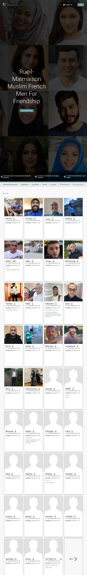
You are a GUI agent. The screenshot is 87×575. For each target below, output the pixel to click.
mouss (9, 516)
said (67, 303)
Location (53, 184)
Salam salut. (48, 567)
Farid (8, 346)
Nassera (49, 303)
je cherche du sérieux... (12, 310)
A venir (47, 480)
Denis (28, 559)
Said (8, 474)
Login (81, 5)
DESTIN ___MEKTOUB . (51, 565)
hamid (9, 218)
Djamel (28, 474)
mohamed (70, 346)
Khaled (48, 474)
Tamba (9, 303)
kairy (8, 389)
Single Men (24, 184)
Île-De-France (64, 184)
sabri (27, 261)
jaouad (48, 389)
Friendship (35, 184)
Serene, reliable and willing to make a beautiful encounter (32, 441)
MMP (68, 389)
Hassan (69, 474)
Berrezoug (70, 261)
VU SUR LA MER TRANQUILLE (52, 559)
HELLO (67, 395)
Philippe (49, 431)
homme (49, 516)
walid (28, 346)
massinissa (31, 389)
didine (7, 267)
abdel (8, 261)
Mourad (9, 431)
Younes (29, 218)
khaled (68, 218)
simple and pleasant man (13, 269)
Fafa (67, 431)
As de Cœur (28, 437)
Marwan (49, 346)
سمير (48, 218)
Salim (28, 431)
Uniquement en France (51, 310)
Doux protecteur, (50, 482)
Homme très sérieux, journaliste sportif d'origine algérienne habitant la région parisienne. (53, 314)
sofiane (69, 516)
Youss (48, 261)
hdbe (27, 303)
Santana (9, 559)
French (44, 184)
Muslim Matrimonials (10, 184)
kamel (28, 516)
